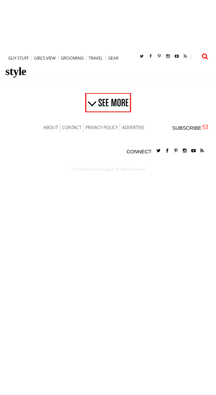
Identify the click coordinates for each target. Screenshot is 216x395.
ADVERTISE (133, 127)
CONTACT (71, 127)
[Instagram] (168, 56)
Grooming (72, 58)
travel (96, 58)
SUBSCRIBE (188, 128)
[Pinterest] (159, 56)
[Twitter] (142, 56)
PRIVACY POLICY (102, 127)
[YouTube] (176, 56)
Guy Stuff (18, 58)
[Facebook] (150, 56)
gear (113, 58)
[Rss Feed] (185, 56)
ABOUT (50, 127)
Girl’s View (45, 58)
